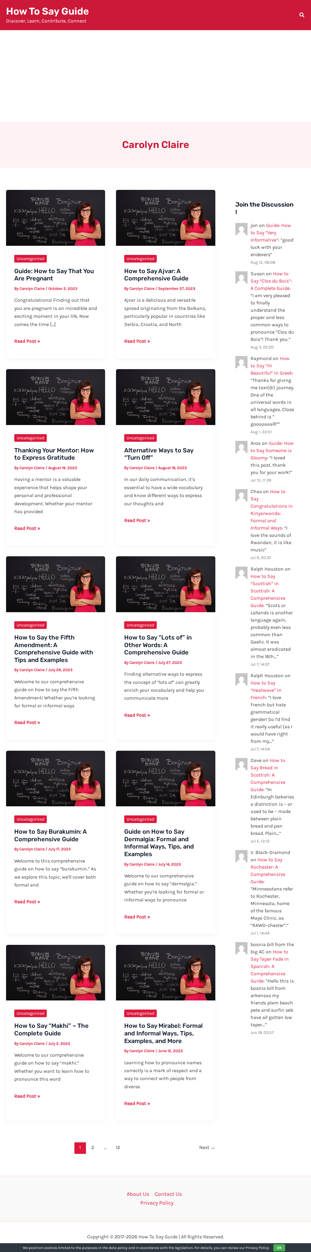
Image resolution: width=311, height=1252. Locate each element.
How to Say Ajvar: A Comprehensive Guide (156, 274)
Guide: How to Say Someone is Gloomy (272, 450)
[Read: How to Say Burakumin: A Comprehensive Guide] (55, 778)
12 (118, 1147)
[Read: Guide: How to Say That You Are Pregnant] (55, 217)
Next (207, 1147)
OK (279, 1248)
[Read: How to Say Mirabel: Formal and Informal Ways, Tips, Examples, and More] (165, 972)
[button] (302, 15)
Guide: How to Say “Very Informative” (271, 232)
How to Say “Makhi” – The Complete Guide (51, 1029)
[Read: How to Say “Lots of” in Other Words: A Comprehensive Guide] (165, 584)
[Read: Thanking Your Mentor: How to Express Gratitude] (55, 396)
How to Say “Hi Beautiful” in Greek (271, 365)
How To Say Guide (47, 11)
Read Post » (27, 341)
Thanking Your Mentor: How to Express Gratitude (54, 454)
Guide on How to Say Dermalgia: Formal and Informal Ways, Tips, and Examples (159, 843)
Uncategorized (30, 258)
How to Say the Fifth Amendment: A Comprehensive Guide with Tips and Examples (53, 649)
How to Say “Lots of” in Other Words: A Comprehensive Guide (158, 645)
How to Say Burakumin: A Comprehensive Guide (50, 835)
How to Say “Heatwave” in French (266, 690)
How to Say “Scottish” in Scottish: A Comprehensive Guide (268, 590)
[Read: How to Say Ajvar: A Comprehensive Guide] (165, 217)
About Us (138, 1194)
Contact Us (168, 1194)
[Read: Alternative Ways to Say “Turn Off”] (165, 396)
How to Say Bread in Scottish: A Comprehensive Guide (268, 774)
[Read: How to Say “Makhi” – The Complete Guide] (55, 972)
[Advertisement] (155, 75)
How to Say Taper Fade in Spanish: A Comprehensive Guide (270, 966)
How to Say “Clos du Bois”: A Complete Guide (271, 281)
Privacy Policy (156, 1202)
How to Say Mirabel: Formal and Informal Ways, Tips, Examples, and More (163, 1033)
